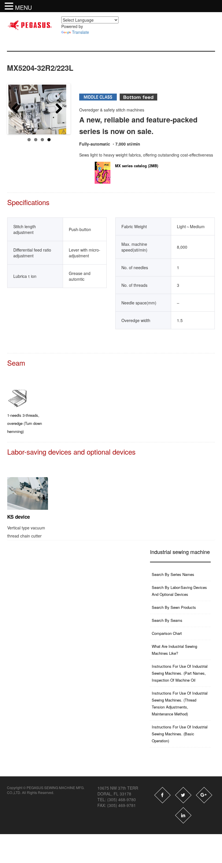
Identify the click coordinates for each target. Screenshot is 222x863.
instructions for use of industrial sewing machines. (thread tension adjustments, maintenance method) (180, 703)
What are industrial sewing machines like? (174, 649)
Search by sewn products (174, 607)
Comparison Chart (167, 633)
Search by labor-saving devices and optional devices (179, 591)
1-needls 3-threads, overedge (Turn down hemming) (24, 423)
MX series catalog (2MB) (136, 165)
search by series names (173, 574)
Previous (21, 105)
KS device (18, 516)
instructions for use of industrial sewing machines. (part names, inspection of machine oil (180, 673)
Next (64, 105)
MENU (23, 7)
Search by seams (167, 620)
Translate (80, 32)
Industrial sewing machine (180, 551)
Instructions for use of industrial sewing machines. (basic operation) (180, 733)
